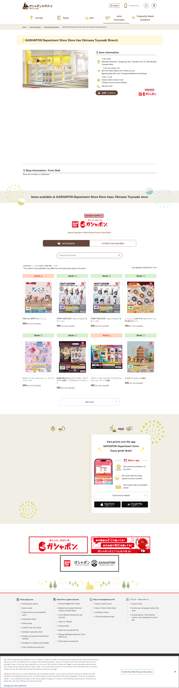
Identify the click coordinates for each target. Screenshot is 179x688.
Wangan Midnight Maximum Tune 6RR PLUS (72, 635)
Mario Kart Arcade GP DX (69, 630)
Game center (27, 608)
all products (68, 243)
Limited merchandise (113, 243)
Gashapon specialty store (32, 632)
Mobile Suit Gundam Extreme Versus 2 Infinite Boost (70, 609)
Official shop (27, 623)
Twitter (146, 5)
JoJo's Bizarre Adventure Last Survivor (70, 616)
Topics (66, 17)
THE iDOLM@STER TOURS (69, 604)
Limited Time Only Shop (31, 628)
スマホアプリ (134, 5)
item (92, 17)
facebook (154, 5)
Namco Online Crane (103, 604)
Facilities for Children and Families (35, 643)
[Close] (175, 671)
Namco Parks (137, 604)
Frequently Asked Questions (145, 17)
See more (89, 402)
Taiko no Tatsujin (65, 622)
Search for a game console (68, 599)
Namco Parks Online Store (105, 608)
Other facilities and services (33, 647)
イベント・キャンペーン (139, 599)
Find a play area (26, 599)
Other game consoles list (68, 641)
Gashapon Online (102, 612)
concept (39, 17)
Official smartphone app (104, 616)
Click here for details (121, 495)
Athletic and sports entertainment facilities (35, 637)
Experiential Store (29, 619)
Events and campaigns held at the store (145, 609)
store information (119, 17)
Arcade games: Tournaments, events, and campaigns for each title (144, 617)
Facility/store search (30, 604)
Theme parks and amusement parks (34, 613)
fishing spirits (64, 626)
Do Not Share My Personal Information (137, 672)
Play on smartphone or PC (104, 599)
